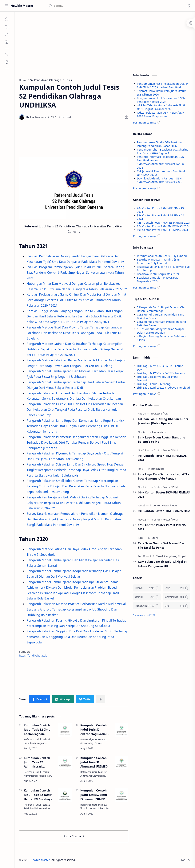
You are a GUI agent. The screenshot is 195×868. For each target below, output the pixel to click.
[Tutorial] (154, 538)
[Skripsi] (181, 556)
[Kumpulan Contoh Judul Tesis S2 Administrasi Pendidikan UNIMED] (65, 762)
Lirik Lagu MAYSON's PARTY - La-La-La (161, 373)
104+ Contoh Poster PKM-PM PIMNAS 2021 (164, 494)
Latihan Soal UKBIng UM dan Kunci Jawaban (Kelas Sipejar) (163, 421)
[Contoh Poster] (162, 450)
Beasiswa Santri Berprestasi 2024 (158, 274)
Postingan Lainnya (145, 122)
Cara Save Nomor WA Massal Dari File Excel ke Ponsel (161, 545)
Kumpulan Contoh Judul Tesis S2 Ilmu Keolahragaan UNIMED (37, 729)
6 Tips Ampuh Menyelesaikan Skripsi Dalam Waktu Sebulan (160, 330)
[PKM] (175, 450)
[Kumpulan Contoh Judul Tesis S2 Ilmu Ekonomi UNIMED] (121, 795)
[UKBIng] (158, 413)
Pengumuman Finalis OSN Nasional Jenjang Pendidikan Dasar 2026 (159, 144)
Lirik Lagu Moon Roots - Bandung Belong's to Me (161, 439)
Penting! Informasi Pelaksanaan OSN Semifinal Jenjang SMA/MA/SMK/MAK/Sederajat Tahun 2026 (160, 162)
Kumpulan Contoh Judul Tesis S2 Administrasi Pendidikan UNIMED (38, 762)
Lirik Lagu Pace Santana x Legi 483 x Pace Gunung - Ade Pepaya (163, 476)
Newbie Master (21, 6)
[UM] (166, 413)
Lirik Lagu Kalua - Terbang (154, 384)
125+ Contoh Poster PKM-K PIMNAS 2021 (162, 527)
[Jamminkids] (158, 432)
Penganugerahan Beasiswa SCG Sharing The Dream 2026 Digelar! (163, 151)
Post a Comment (73, 836)
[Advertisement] (73, 44)
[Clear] (108, 6)
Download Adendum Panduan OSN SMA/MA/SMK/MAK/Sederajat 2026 (159, 180)
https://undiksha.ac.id (33, 655)
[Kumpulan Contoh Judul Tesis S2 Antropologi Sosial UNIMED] (121, 730)
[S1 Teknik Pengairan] (165, 556)
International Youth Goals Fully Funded (162, 256)
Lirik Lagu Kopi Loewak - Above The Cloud (163, 387)
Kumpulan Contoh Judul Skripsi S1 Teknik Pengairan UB (162, 564)
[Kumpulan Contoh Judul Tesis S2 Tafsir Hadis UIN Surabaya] (65, 795)
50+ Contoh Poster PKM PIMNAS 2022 (164, 511)
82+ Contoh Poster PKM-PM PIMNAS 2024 (163, 226)
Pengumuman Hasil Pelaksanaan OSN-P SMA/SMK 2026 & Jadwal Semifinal (162, 85)
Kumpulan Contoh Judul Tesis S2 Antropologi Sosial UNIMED (93, 729)
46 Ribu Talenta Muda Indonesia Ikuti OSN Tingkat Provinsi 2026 (161, 107)
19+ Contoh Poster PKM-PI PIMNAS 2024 (162, 230)
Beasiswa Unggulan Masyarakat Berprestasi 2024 (157, 279)
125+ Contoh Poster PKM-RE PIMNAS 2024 (163, 222)
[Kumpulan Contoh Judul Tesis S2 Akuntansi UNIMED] (121, 762)
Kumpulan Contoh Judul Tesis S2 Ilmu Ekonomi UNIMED (93, 794)
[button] (188, 6)
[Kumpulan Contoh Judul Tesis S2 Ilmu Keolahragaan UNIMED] (65, 730)
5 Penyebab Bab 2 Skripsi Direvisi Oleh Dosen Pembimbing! (161, 309)
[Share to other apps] (100, 699)
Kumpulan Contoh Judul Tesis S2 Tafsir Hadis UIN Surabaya (38, 794)
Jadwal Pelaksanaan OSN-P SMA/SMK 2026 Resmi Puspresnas (160, 114)
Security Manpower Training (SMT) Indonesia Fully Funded (159, 261)
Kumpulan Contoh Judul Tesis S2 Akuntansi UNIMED (94, 762)
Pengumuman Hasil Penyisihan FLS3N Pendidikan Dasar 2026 (161, 100)
